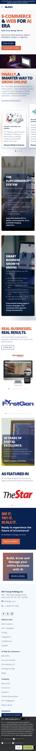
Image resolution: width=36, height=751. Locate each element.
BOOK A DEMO (8, 43)
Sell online (5, 655)
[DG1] (12, 7)
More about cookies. (26, 735)
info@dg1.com (9, 601)
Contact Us (5, 687)
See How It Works (12, 48)
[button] (34, 370)
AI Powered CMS (8, 668)
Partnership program (9, 696)
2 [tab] (17, 151)
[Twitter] (8, 614)
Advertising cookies (18, 743)
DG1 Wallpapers (7, 700)
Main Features (7, 624)
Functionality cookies (19, 738)
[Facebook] (3, 614)
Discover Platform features (14, 145)
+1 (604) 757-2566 (11, 606)
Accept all (28, 747)
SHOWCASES (7, 347)
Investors (5, 692)
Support (4, 645)
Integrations (6, 636)
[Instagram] (12, 614)
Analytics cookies (7, 743)
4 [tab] (21, 151)
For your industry (8, 660)
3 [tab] (19, 151)
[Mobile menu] (2, 7)
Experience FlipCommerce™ (11, 100)
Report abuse (6, 705)
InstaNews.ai (6, 641)
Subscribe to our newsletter (12, 715)
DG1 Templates (7, 628)
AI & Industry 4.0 (8, 664)
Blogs (3, 673)
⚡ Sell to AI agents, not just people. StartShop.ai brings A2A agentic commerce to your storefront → (18, 1)
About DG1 (5, 683)
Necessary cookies (8, 738)
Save (18, 747)
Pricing (4, 632)
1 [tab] (16, 151)
